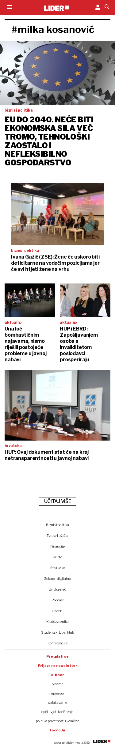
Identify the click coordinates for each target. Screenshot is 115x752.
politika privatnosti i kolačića (57, 721)
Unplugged (57, 589)
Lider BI (57, 611)
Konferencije (57, 643)
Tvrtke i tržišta (57, 535)
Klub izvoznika (57, 621)
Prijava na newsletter (57, 665)
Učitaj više (57, 501)
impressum (58, 693)
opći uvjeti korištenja (57, 712)
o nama (57, 684)
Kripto (57, 557)
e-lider (57, 675)
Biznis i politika (57, 525)
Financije (57, 546)
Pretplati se (57, 656)
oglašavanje (57, 702)
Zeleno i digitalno (57, 578)
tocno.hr (58, 730)
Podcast (58, 600)
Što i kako (57, 568)
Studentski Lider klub (57, 632)
